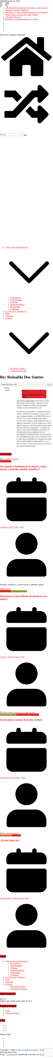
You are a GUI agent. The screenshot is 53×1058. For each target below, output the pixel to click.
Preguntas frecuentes (18, 371)
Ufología (13, 302)
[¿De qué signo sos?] (9, 833)
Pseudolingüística (17, 304)
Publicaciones (5, 461)
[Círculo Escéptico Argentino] (26, 77)
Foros (7, 314)
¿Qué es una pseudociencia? (16, 247)
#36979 (49, 384)
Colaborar (9, 316)
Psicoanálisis (15, 297)
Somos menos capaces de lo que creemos (21, 15)
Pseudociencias (6, 835)
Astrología (14, 309)
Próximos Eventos (17, 368)
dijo (26, 391)
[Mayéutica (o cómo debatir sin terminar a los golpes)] (5, 589)
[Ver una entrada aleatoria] (26, 130)
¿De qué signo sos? (13, 17)
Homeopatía (15, 307)
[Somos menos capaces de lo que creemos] (17, 712)
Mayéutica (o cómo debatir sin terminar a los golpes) (26, 12)
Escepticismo (5, 591)
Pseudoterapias (16, 300)
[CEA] (3, 999)
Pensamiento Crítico (19, 591)
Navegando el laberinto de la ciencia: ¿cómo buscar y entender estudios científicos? (26, 9)
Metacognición (22, 715)
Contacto (8, 318)
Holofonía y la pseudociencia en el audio (21, 19)
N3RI (7, 1011)
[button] (29, 295)
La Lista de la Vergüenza (15, 311)
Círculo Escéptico (12, 1013)
